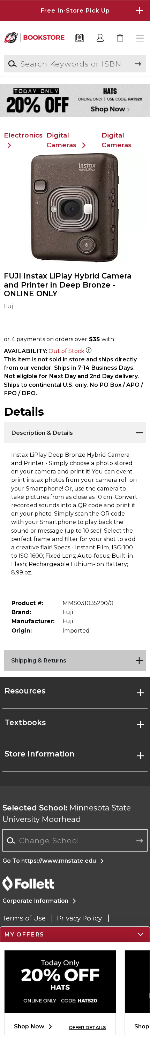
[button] (75, 10)
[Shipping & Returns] (75, 658)
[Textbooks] (79, 38)
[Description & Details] (75, 430)
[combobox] (75, 840)
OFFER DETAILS (87, 1027)
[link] (120, 38)
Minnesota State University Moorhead (66, 813)
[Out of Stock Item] (88, 350)
